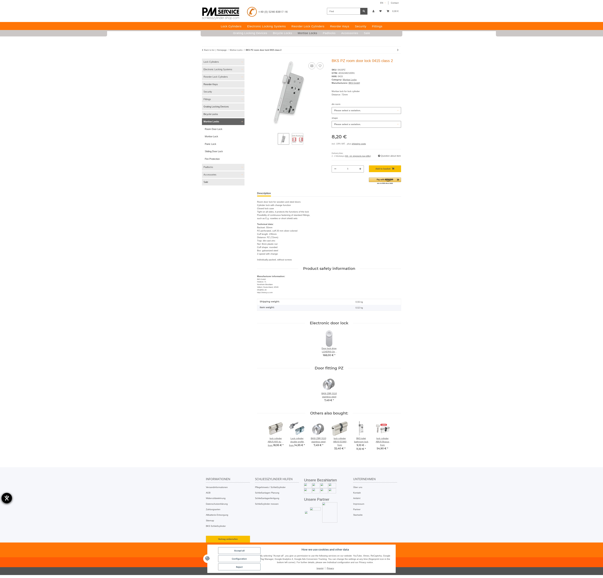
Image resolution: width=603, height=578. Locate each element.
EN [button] (381, 3)
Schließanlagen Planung (267, 492)
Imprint (320, 568)
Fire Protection (212, 159)
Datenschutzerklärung (217, 504)
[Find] (363, 11)
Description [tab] (264, 193)
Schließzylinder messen (267, 504)
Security (208, 91)
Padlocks (208, 167)
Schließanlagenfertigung (267, 498)
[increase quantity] (360, 169)
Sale (206, 182)
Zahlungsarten (213, 509)
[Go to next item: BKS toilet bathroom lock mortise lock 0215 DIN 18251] (398, 50)
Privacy (330, 568)
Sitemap (210, 520)
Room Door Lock (213, 129)
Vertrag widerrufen (228, 539)
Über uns (357, 487)
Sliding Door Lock (214, 151)
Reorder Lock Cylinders (216, 76)
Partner (357, 509)
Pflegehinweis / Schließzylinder (270, 487)
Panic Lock (210, 144)
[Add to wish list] (320, 65)
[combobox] (366, 110)
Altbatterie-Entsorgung (217, 515)
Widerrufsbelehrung (215, 498)
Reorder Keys (211, 84)
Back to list (209, 50)
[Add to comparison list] (311, 65)
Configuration (239, 558)
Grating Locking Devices (216, 106)
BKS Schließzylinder (216, 526)
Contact (395, 3)
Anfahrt (356, 498)
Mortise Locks (350, 79)
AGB (208, 492)
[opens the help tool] (7, 498)
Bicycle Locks (211, 114)
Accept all (239, 550)
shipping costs (359, 143)
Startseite (358, 515)
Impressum (358, 504)
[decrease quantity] (335, 169)
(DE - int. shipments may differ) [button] (358, 156)
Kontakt (357, 492)
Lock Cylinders (211, 61)
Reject (239, 567)
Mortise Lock (211, 136)
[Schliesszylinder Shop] (220, 13)
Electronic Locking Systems (218, 69)
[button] (373, 11)
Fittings (207, 99)
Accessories (210, 174)
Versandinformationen (217, 487)
